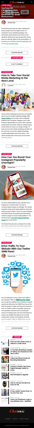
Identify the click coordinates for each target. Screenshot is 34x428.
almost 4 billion (6, 118)
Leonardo (10, 85)
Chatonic (8, 418)
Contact (15, 418)
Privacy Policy (24, 418)
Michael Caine (11, 22)
